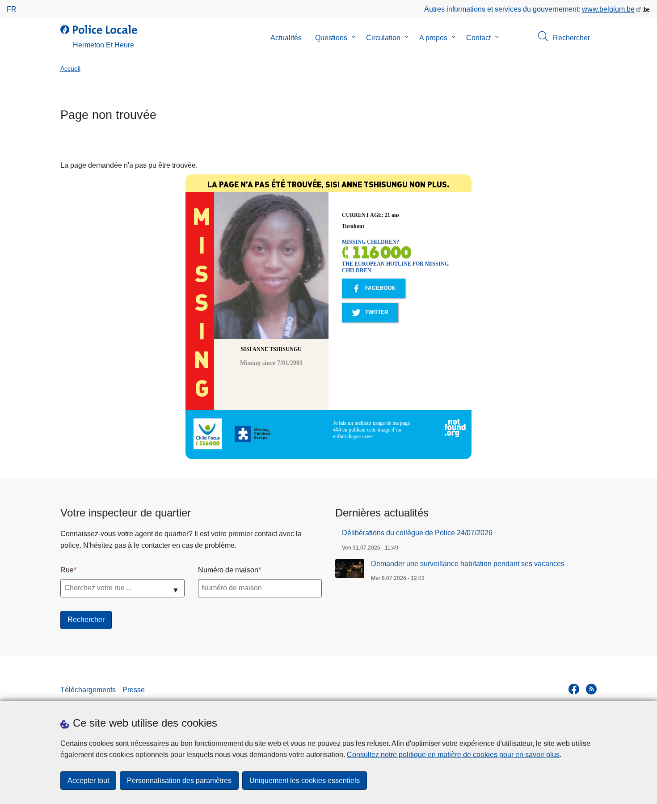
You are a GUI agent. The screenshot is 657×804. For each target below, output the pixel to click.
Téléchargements (88, 690)
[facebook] (574, 689)
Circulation (383, 38)
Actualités (286, 38)
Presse (133, 690)
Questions (331, 38)
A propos (433, 38)
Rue (67, 570)
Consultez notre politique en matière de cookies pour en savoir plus (453, 754)
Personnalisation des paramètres (179, 780)
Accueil (70, 68)
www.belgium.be (608, 9)
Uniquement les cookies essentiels (304, 780)
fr (12, 9)
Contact (478, 38)
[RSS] (591, 689)
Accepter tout (88, 780)
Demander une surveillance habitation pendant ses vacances (467, 563)
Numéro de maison (228, 570)
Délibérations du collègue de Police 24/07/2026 (417, 533)
